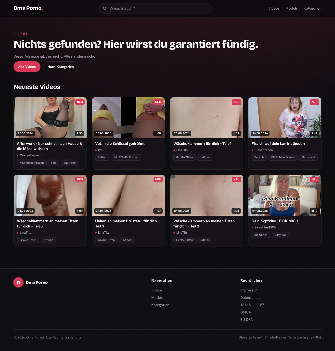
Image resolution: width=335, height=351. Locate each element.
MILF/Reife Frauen (32, 163)
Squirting (70, 163)
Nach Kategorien (61, 66)
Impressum (249, 290)
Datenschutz (250, 297)
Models (291, 8)
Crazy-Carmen (30, 155)
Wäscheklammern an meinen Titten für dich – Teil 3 (47, 223)
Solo (54, 163)
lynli (101, 150)
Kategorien (313, 8)
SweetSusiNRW (265, 227)
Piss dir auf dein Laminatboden (278, 143)
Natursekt (308, 157)
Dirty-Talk (280, 235)
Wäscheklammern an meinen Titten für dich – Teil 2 (204, 223)
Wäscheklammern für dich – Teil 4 (202, 143)
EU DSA (246, 319)
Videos (274, 8)
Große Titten (184, 157)
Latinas (205, 157)
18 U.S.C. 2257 (252, 304)
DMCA (245, 312)
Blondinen (261, 235)
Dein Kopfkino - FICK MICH (275, 221)
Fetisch (102, 157)
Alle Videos (27, 66)
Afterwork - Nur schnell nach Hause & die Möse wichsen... (49, 146)
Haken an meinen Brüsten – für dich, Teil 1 (126, 223)
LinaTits (182, 150)
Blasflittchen (264, 150)
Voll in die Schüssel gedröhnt (120, 143)
